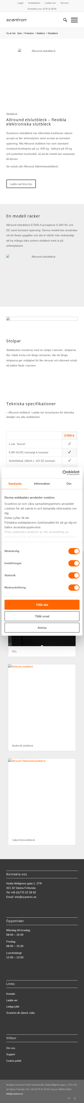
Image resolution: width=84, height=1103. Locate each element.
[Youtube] (75, 1098)
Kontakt (10, 993)
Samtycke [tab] (15, 483)
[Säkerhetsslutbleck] (42, 796)
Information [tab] (42, 483)
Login (21, 2)
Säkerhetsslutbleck (23, 840)
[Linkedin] (69, 1098)
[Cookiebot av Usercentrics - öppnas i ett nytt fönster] (62, 472)
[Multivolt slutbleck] (42, 702)
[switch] (74, 563)
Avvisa (42, 627)
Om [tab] (68, 483)
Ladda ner (50, 2)
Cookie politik (13, 1060)
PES (14, 651)
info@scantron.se (25, 896)
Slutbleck (41, 33)
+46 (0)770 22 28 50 (23, 892)
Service (65, 2)
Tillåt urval (42, 616)
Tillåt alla (42, 604)
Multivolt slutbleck (22, 745)
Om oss (10, 1048)
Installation (34, 2)
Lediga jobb (12, 1006)
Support (10, 1054)
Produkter (29, 33)
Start (19, 33)
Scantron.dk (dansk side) (20, 1012)
